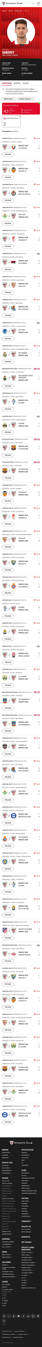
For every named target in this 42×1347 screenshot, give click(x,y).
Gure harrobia (6, 1284)
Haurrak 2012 (5, 1213)
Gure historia (25, 1201)
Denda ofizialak (6, 1257)
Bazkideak (24, 1152)
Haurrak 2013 (5, 1219)
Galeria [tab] (26, 83)
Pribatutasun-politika (8, 1334)
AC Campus (5, 1300)
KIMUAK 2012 (5, 1224)
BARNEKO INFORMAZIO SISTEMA (29, 1190)
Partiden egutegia (7, 1234)
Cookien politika (19, 1331)
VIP (22, 1162)
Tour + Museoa (6, 1247)
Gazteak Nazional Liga (8, 1203)
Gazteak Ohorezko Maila (9, 1201)
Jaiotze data (6, 63)
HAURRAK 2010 (5, 1216)
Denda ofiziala (6, 1254)
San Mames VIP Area (7, 1271)
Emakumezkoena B (7, 1186)
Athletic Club (18, 10)
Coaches (4, 1295)
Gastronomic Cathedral (8, 1276)
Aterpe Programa (26, 1232)
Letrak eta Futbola (27, 1270)
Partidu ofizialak (27, 73)
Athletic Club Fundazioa (28, 1265)
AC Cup (4, 1298)
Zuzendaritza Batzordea (28, 1178)
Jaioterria (25, 63)
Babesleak (24, 1183)
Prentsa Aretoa (26, 1188)
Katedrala (5, 1265)
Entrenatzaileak (26, 1216)
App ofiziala (26, 1242)
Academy (24, 1283)
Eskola (4, 1305)
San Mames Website (27, 1257)
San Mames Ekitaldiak (8, 1274)
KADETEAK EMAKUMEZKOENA (9, 1211)
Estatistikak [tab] (7, 83)
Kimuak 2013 (5, 1226)
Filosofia (24, 1175)
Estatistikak (25, 1211)
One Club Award (26, 1229)
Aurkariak (24, 1208)
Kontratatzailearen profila (29, 1193)
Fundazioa (26, 1221)
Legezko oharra (22, 1334)
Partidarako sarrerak (8, 1241)
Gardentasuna (25, 1185)
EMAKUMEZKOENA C (7, 1193)
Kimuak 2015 (5, 1229)
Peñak (23, 1160)
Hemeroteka (5, 1157)
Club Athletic (25, 1157)
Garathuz (4, 1287)
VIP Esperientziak (6, 1244)
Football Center (6, 1291)
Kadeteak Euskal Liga (7, 1206)
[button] (21, 109)
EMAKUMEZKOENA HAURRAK (9, 1221)
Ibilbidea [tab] (17, 83)
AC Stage (4, 1303)
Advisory (4, 1293)
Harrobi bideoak (6, 1170)
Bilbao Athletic (6, 1188)
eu (32, 3)
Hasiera (4, 10)
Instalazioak (25, 1180)
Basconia (4, 1196)
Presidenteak (25, 1213)
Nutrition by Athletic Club (28, 1288)
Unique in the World (27, 1252)
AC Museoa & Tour (26, 1260)
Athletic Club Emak (7, 1183)
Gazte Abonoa (25, 1155)
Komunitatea (25, 1165)
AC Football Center (7, 1289)
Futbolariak (25, 1206)
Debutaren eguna (8, 68)
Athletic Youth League (8, 1198)
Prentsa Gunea (6, 1331)
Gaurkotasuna (6, 1152)
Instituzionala (25, 1173)
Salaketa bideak (18, 1337)
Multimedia (5, 1155)
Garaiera (24, 68)
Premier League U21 (7, 1191)
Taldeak (10, 10)
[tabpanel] (21, 607)
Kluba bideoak (6, 1173)
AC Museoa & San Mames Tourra (8, 1268)
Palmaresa (24, 1203)
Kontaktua (26, 1237)
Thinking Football (26, 1267)
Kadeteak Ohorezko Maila (9, 1208)
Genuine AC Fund (6, 1231)
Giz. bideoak (5, 1165)
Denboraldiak (6, 73)
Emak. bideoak (6, 1168)
